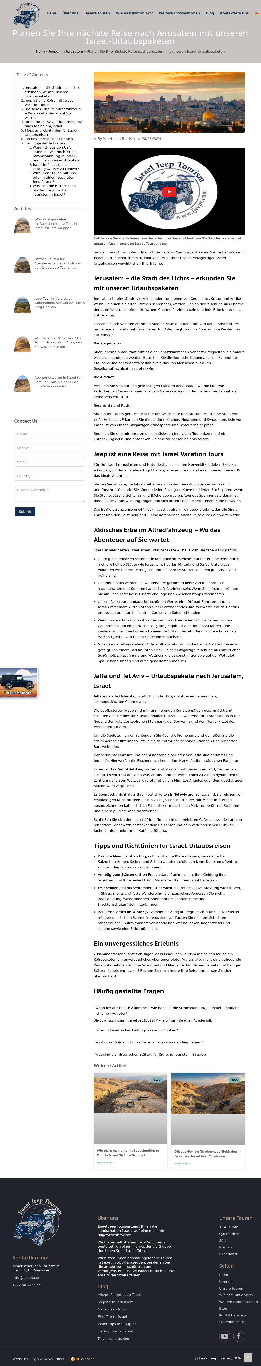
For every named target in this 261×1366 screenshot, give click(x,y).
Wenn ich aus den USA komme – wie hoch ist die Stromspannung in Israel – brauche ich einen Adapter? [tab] (167, 1011)
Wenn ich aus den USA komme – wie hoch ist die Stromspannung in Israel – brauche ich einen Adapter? (56, 153)
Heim (40, 51)
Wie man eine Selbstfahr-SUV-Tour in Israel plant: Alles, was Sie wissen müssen (58, 342)
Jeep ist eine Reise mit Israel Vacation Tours (49, 102)
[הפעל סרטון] (169, 192)
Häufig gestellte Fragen (45, 143)
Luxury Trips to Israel (115, 1331)
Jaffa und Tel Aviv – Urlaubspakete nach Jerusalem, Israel (53, 124)
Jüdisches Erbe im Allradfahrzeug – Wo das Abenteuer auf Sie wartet (53, 113)
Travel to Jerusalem (114, 1338)
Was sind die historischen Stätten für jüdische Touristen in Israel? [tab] (150, 1054)
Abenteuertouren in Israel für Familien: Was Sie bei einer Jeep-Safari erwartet (58, 381)
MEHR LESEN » (105, 1162)
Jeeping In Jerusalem (115, 1302)
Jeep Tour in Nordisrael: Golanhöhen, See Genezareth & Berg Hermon (60, 302)
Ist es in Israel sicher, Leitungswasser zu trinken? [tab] (136, 1030)
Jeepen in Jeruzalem (66, 51)
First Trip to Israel (112, 1316)
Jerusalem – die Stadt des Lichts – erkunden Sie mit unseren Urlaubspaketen (54, 91)
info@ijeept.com (27, 1277)
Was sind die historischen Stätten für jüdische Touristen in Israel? (54, 190)
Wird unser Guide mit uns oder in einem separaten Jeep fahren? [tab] (149, 1042)
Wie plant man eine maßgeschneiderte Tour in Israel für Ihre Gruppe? (56, 223)
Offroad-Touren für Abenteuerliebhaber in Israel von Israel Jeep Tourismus (58, 263)
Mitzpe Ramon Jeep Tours (119, 1294)
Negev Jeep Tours (112, 1309)
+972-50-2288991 (27, 1285)
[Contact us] (22, 683)
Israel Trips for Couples (117, 1324)
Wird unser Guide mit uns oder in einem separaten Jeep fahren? (54, 177)
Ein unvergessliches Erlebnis (49, 139)
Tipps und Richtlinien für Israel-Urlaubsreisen (52, 132)
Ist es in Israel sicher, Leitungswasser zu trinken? (56, 166)
